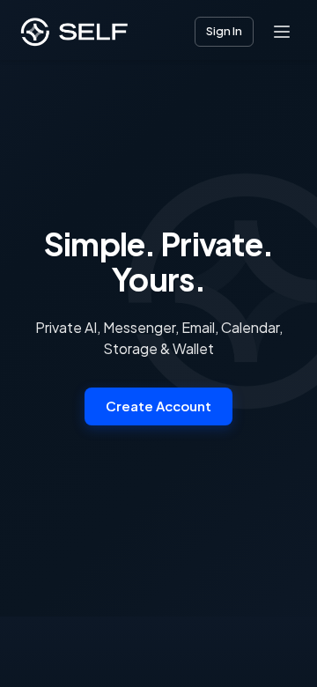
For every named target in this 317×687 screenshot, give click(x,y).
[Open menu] (281, 31)
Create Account (158, 405)
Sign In (224, 31)
